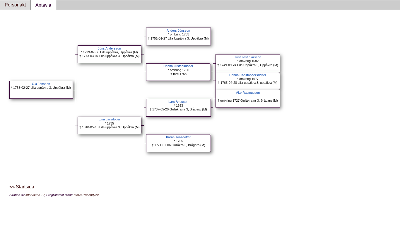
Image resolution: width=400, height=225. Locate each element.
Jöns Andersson (109, 48)
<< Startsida (21, 186)
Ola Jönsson (41, 84)
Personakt (15, 4)
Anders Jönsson (178, 30)
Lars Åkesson (178, 101)
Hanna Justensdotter (178, 66)
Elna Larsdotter (109, 119)
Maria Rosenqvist (86, 195)
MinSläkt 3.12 (35, 195)
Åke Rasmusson (248, 92)
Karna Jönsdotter (178, 137)
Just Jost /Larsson (248, 57)
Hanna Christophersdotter (247, 75)
